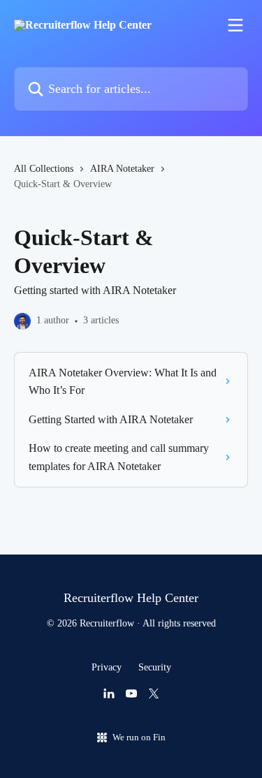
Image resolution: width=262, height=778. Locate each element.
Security (154, 667)
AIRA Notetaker (122, 168)
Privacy (107, 667)
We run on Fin (139, 737)
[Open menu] (235, 25)
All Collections (43, 168)
